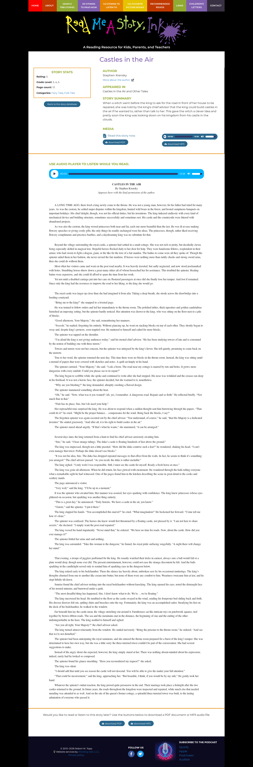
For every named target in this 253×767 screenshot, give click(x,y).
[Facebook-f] (131, 754)
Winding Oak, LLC (88, 752)
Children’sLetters (196, 6)
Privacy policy (76, 755)
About (49, 5)
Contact (216, 5)
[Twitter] (140, 754)
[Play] (165, 136)
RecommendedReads (160, 6)
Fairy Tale (57, 93)
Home (35, 5)
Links (179, 5)
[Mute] (202, 137)
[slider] (184, 136)
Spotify (184, 747)
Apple (183, 751)
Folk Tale (69, 93)
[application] (190, 137)
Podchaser (186, 755)
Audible (184, 759)
